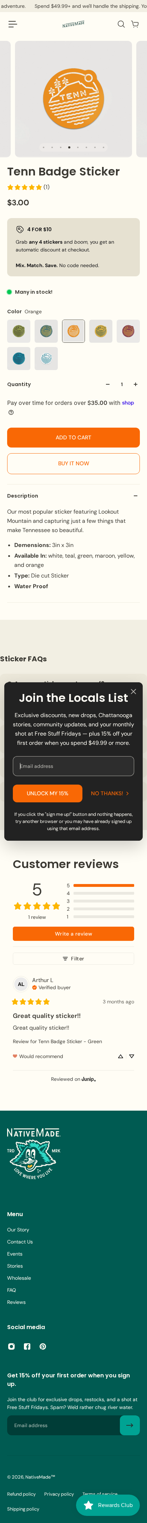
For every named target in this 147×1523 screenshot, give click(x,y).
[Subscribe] (130, 1425)
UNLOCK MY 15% (48, 793)
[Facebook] (27, 1346)
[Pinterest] (43, 1346)
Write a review (73, 934)
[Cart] (134, 24)
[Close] (133, 691)
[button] (100, 885)
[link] (28, 187)
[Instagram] (11, 1346)
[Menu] (13, 24)
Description (22, 495)
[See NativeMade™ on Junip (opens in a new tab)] (89, 1079)
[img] (51, 986)
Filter (77, 958)
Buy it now (73, 463)
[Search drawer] (121, 24)
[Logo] (73, 24)
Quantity (19, 384)
